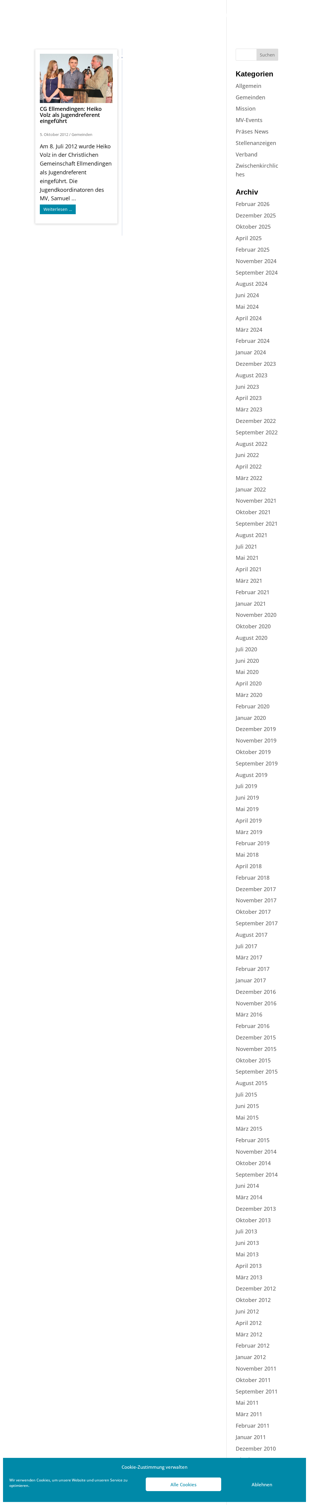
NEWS (209, 16)
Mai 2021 (247, 557)
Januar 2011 (251, 1437)
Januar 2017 (251, 980)
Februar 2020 (252, 706)
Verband (246, 154)
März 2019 (249, 832)
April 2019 (249, 820)
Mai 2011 (247, 1402)
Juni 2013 (247, 1242)
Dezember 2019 (256, 729)
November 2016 (256, 1003)
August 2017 (251, 934)
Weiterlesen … (57, 209)
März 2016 (249, 1014)
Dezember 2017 (256, 889)
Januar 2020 (251, 717)
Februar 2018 (252, 877)
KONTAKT (261, 16)
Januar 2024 (251, 352)
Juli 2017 (246, 946)
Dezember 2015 (256, 1037)
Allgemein (248, 85)
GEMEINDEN (129, 16)
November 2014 (256, 1151)
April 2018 (249, 866)
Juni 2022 (247, 455)
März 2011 (249, 1414)
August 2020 (251, 637)
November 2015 (256, 1048)
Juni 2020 (247, 660)
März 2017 (249, 957)
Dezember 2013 (256, 1208)
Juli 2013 (246, 1231)
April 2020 (249, 683)
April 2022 (249, 466)
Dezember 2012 (256, 1288)
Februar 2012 (252, 1345)
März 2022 (249, 478)
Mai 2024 (247, 306)
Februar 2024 (252, 340)
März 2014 (249, 1197)
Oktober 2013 (253, 1220)
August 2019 (251, 774)
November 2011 (256, 1368)
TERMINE (163, 16)
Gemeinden (82, 134)
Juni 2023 (247, 386)
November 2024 (256, 261)
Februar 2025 (252, 249)
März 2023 (249, 409)
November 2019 (256, 740)
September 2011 (257, 1391)
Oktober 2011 (253, 1380)
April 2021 (249, 569)
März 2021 (249, 580)
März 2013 (249, 1277)
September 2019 (257, 763)
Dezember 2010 (256, 1448)
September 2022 (257, 432)
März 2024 (249, 329)
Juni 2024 (247, 295)
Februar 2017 (252, 968)
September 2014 (257, 1174)
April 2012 (249, 1322)
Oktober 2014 (253, 1163)
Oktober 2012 (253, 1300)
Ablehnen (262, 1484)
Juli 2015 (246, 1094)
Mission (246, 108)
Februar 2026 (252, 204)
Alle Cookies (183, 1484)
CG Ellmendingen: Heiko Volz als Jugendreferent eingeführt (71, 114)
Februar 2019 (252, 843)
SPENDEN (94, 33)
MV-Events (249, 120)
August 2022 (251, 443)
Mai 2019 (247, 809)
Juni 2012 (247, 1311)
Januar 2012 (251, 1357)
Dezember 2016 (256, 991)
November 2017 (256, 900)
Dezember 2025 (256, 215)
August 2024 (251, 283)
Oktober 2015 (253, 1060)
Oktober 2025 (253, 226)
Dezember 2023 (256, 363)
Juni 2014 (247, 1185)
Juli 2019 (246, 786)
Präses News (252, 131)
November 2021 (256, 500)
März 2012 (249, 1334)
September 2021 (257, 523)
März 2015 (249, 1128)
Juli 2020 (246, 649)
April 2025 (249, 238)
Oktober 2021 (253, 512)
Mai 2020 (247, 671)
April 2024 (249, 318)
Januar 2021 (251, 603)
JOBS (187, 16)
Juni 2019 (247, 797)
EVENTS (233, 16)
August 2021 (251, 535)
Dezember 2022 (256, 420)
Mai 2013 (247, 1254)
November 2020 (256, 614)
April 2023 (249, 397)
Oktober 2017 (253, 911)
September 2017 (257, 923)
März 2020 (249, 694)
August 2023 (251, 375)
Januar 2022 (251, 489)
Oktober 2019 (253, 752)
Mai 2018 (247, 854)
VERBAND (95, 16)
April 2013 (249, 1265)
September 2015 (257, 1071)
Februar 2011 (252, 1425)
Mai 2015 (247, 1117)
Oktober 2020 (253, 626)
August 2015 (251, 1083)
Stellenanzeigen (256, 143)
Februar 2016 (252, 1026)
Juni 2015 (247, 1106)
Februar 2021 (252, 592)
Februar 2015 (252, 1140)
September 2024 (257, 272)
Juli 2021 (246, 546)
